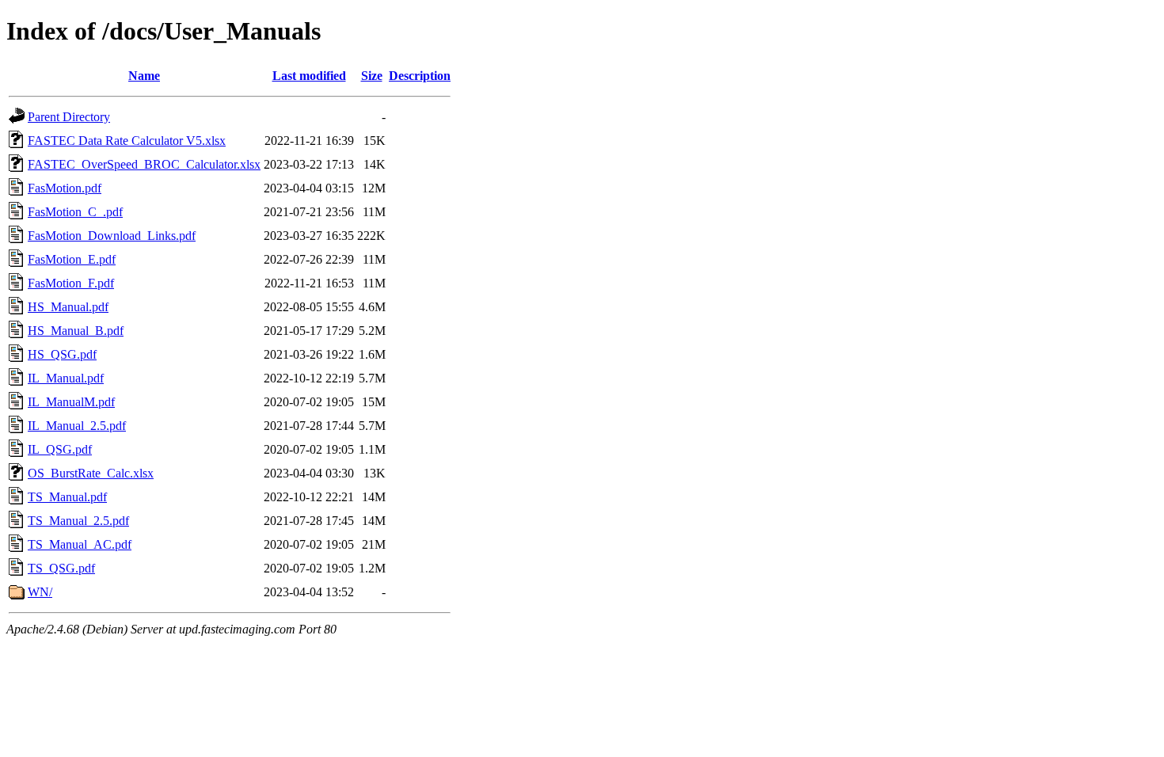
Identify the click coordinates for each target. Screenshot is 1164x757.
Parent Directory (69, 117)
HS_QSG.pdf (62, 354)
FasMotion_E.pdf (72, 259)
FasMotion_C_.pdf (75, 212)
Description (420, 75)
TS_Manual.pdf (67, 497)
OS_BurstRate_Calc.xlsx (91, 473)
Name (144, 75)
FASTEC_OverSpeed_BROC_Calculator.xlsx (144, 164)
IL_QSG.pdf (60, 449)
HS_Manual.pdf (68, 307)
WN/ (40, 592)
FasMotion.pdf (64, 188)
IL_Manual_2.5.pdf (77, 425)
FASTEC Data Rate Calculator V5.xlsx (127, 140)
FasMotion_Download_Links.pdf (112, 235)
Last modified (309, 75)
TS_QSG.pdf (61, 568)
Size (371, 75)
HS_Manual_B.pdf (76, 330)
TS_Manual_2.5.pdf (78, 520)
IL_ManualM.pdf (71, 402)
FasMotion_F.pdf (71, 283)
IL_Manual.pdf (66, 378)
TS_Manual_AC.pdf (79, 544)
